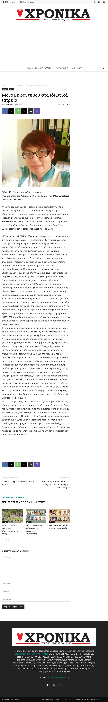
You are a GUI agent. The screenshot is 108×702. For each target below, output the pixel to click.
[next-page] (8, 539)
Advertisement (47, 699)
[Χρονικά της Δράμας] (54, 13)
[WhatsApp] (18, 111)
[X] (104, 2)
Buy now (76, 699)
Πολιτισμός (75, 68)
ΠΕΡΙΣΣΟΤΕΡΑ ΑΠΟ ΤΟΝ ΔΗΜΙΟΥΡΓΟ (23, 502)
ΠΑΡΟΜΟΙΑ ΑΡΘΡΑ (13, 497)
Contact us (66, 699)
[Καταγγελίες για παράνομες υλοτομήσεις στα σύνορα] (12, 516)
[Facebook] (95, 2)
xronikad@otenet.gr (60, 677)
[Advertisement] (54, 43)
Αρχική (30, 68)
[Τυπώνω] (30, 111)
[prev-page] (3, 539)
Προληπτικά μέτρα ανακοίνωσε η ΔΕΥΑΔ (18, 483)
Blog (57, 699)
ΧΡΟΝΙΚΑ (9, 105)
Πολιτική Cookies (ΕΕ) (90, 699)
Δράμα (38, 68)
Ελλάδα (48, 68)
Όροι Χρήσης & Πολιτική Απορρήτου (31, 653)
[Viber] (37, 111)
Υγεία (11, 89)
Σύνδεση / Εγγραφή (27, 2)
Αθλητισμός (61, 68)
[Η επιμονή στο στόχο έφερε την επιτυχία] (59, 516)
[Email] (24, 111)
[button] (102, 68)
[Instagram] (99, 2)
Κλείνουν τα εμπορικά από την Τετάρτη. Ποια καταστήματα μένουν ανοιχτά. (55, 484)
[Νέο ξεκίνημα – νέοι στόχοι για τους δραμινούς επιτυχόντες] (36, 516)
